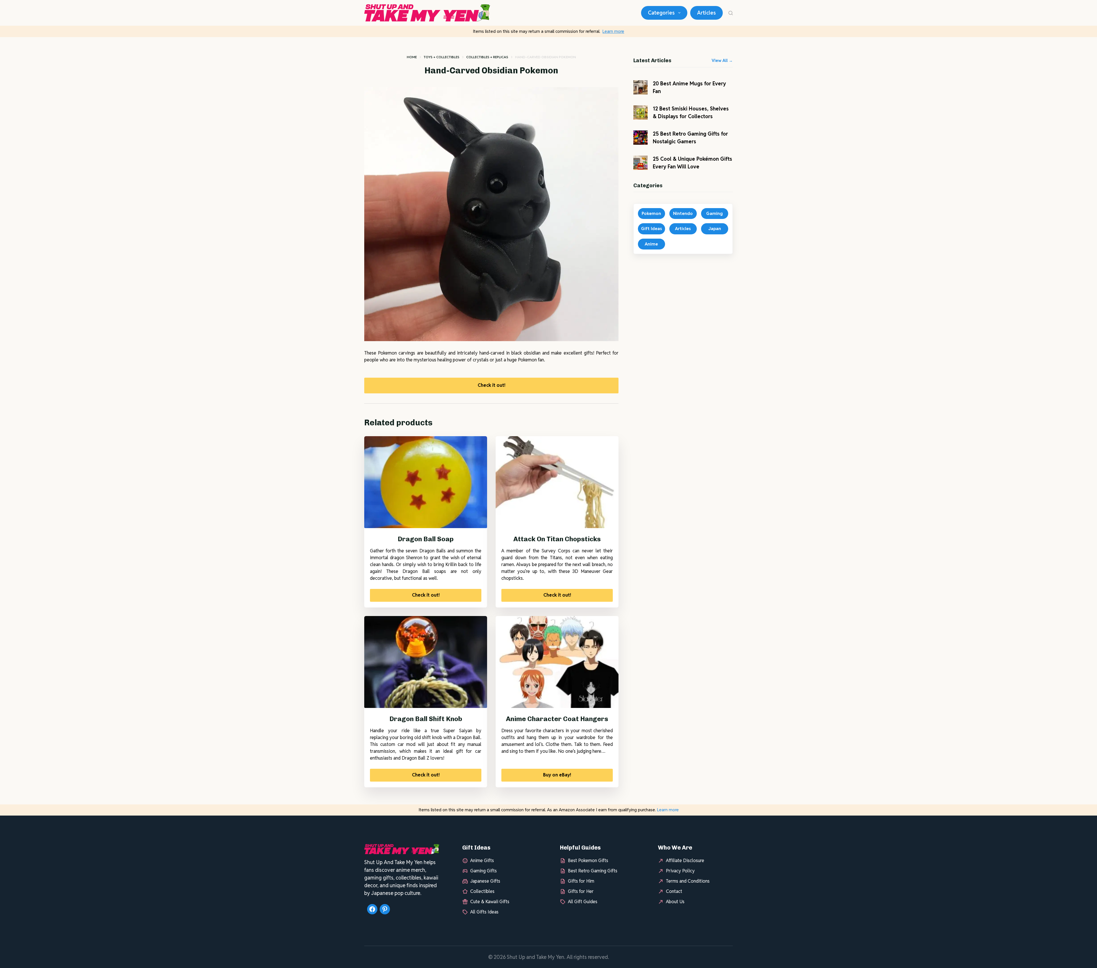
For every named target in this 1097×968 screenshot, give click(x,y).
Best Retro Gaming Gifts (592, 871)
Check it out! (491, 385)
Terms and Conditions (688, 881)
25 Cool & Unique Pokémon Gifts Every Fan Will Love (692, 163)
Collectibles (482, 891)
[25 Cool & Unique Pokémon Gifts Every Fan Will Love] (640, 163)
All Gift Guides (582, 901)
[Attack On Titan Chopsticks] (557, 482)
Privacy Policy (680, 871)
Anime (651, 244)
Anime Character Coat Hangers (557, 719)
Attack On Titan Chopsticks (557, 539)
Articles (706, 12)
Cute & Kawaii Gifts (489, 901)
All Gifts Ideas (484, 912)
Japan (714, 228)
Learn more (613, 31)
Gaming (714, 213)
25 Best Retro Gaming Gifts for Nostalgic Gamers (690, 137)
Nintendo (683, 213)
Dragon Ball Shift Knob (425, 719)
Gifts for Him (581, 881)
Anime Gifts (482, 860)
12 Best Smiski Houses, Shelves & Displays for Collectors (691, 112)
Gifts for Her (581, 891)
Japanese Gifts (485, 881)
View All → (722, 60)
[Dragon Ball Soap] (425, 482)
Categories (661, 12)
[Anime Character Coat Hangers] (557, 662)
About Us (675, 901)
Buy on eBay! (557, 775)
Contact (674, 891)
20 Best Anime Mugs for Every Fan (689, 87)
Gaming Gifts (483, 871)
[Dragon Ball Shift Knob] (425, 662)
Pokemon (651, 213)
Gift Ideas (651, 228)
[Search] (730, 13)
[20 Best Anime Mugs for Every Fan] (640, 87)
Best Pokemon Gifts (588, 860)
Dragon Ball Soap (426, 539)
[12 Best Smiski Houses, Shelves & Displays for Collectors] (640, 112)
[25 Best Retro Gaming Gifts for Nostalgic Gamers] (640, 137)
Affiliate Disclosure (685, 860)
